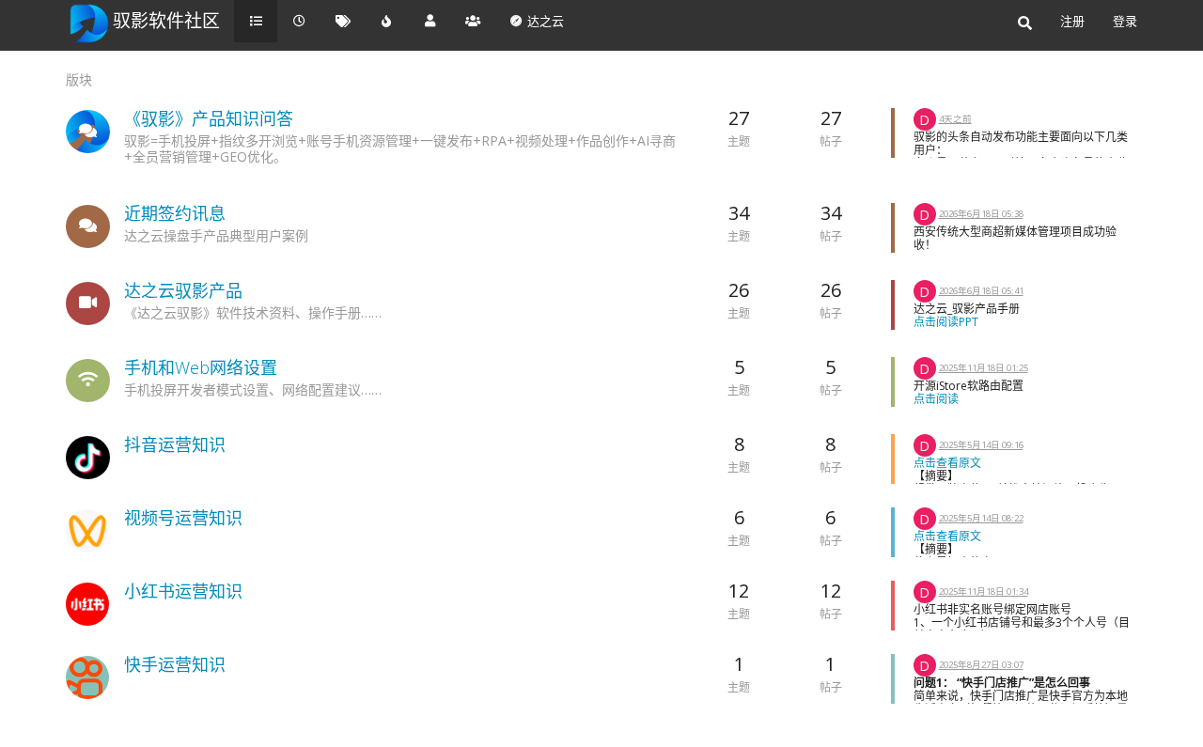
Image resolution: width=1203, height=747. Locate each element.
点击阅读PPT (946, 322)
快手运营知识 (175, 664)
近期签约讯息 (175, 213)
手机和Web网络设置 (200, 367)
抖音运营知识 (175, 444)
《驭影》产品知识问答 (208, 118)
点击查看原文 (947, 463)
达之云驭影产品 (183, 290)
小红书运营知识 (183, 591)
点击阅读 (936, 399)
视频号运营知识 (183, 517)
